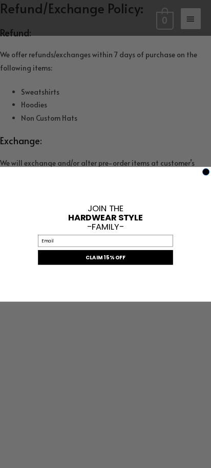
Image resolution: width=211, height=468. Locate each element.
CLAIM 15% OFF (105, 257)
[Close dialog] (206, 171)
